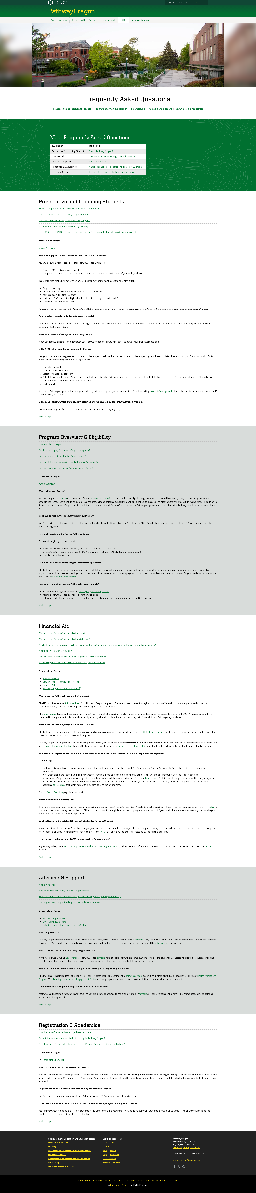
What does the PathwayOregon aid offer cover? (112, 156)
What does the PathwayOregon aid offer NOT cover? (64, 639)
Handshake (210, 807)
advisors (139, 939)
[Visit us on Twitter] (179, 1166)
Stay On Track (108, 20)
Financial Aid (49, 685)
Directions (114, 1154)
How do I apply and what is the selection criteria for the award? (70, 208)
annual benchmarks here (63, 576)
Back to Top (45, 416)
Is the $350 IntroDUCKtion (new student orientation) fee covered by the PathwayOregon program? (87, 232)
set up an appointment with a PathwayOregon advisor (90, 846)
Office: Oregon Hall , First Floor (186, 1147)
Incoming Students (141, 20)
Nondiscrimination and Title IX (109, 1180)
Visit (186, 2)
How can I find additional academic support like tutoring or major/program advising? (80, 896)
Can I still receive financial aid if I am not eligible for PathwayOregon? (72, 656)
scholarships (59, 785)
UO (104, 1142)
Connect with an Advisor (84, 20)
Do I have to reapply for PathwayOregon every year (114, 172)
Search (198, 2)
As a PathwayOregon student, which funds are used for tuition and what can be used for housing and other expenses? (97, 645)
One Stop (171, 2)
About (162, 1180)
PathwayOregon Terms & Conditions (61, 688)
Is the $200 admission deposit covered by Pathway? (64, 226)
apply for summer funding (59, 746)
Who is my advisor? (98, 161)
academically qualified (101, 498)
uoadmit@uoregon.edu (161, 391)
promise (63, 498)
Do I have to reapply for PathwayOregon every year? (64, 450)
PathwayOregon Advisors (55, 918)
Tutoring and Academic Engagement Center (64, 925)
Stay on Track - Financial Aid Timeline (61, 682)
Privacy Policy (143, 1180)
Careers (154, 1180)
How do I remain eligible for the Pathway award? (63, 456)
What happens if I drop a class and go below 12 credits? (116, 167)
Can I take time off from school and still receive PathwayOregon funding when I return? (82, 1044)
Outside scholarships (153, 732)
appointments (72, 958)
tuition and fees (73, 703)
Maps (105, 1154)
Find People (172, 1180)
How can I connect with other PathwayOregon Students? (67, 468)
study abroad (50, 714)
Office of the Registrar (53, 1060)
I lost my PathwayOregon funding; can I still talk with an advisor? (70, 902)
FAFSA (103, 831)
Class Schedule (109, 1158)
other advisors (162, 943)
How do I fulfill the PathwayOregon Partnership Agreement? (68, 462)
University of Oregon (119, 1185)
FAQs (123, 20)
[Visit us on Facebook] (175, 1166)
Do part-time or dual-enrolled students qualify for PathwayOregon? (72, 1038)
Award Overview (59, 20)
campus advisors (134, 976)
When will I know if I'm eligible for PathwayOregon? (64, 220)
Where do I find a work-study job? (55, 651)
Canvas (106, 1146)
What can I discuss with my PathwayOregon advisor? (64, 890)
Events (113, 1150)
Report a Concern (86, 1180)
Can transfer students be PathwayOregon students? (64, 214)
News (105, 1150)
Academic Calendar (111, 1162)
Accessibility (129, 1180)
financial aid (151, 778)
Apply (180, 2)
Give (191, 2)
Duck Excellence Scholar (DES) (130, 746)
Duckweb (116, 1142)
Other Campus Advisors (54, 921)
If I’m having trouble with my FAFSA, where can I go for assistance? (72, 662)
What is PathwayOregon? (101, 151)
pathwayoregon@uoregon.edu (93, 591)
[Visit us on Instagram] (183, 1166)
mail (107, 1142)
